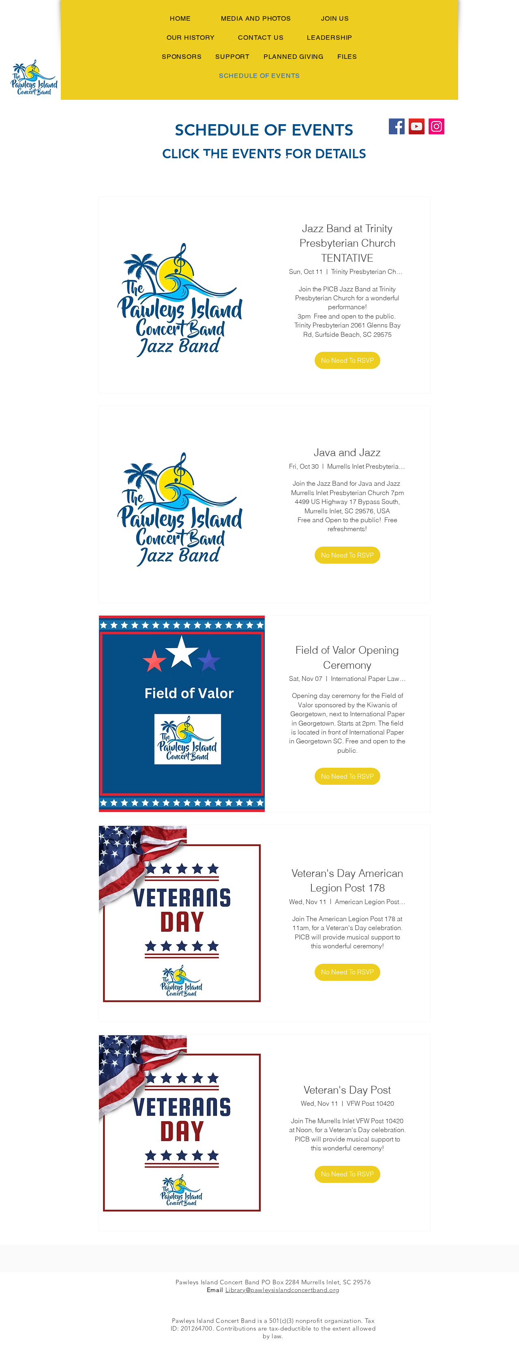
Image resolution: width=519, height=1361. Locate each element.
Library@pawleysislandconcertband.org (282, 1290)
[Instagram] (436, 126)
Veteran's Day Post (347, 1089)
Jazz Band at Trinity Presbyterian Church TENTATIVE (347, 243)
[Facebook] (397, 126)
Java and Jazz (347, 452)
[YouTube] (417, 126)
